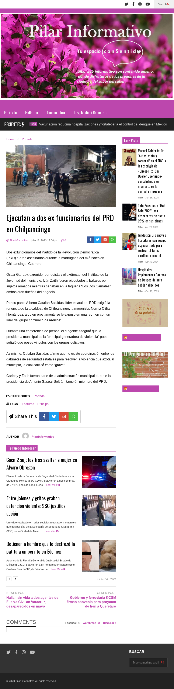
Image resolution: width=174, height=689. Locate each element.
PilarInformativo (18, 240)
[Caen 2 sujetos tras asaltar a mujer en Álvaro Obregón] (99, 472)
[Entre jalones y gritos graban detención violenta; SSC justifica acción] (99, 510)
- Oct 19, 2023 (151, 291)
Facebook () (72, 623)
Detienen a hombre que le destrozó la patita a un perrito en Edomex (40, 547)
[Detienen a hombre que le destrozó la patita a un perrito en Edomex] (99, 556)
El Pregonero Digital (142, 388)
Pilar (140, 197)
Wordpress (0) (92, 623)
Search (162, 4)
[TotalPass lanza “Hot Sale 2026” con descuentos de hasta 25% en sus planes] (129, 212)
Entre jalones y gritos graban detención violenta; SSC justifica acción (36, 505)
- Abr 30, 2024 (151, 261)
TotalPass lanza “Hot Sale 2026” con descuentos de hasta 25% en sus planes (151, 213)
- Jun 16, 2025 (151, 197)
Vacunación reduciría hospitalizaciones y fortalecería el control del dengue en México (85, 124)
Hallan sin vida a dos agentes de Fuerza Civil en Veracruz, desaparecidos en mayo (32, 602)
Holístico (31, 112)
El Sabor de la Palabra (143, 337)
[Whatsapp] (112, 239)
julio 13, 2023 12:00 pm (44, 240)
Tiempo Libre (55, 112)
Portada (39, 396)
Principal (43, 404)
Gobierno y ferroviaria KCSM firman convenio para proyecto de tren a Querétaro (91, 602)
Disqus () (109, 623)
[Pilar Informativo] (87, 58)
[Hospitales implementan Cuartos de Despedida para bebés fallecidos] (129, 276)
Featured (28, 404)
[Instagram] (140, 4)
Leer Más (52, 485)
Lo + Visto (131, 140)
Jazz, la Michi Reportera (90, 112)
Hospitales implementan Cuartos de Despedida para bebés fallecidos (152, 277)
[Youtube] (148, 4)
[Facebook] (133, 4)
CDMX (162, 124)
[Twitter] (126, 4)
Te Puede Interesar (22, 448)
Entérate (10, 112)
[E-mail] (105, 239)
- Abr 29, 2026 (151, 227)
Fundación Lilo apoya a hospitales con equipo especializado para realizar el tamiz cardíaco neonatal (152, 245)
